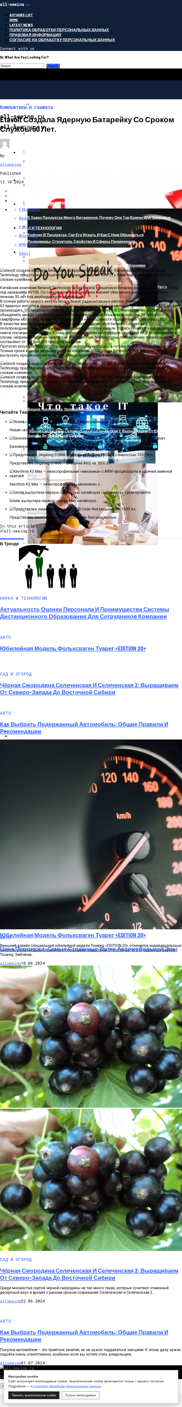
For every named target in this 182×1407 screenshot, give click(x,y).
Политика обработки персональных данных (59, 29)
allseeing (10, 164)
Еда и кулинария (36, 204)
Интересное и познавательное (52, 152)
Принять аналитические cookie (34, 1395)
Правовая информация (35, 34)
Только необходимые (80, 1395)
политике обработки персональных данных (67, 1386)
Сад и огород (32, 252)
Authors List (21, 15)
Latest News (21, 25)
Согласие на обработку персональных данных (62, 39)
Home (13, 20)
